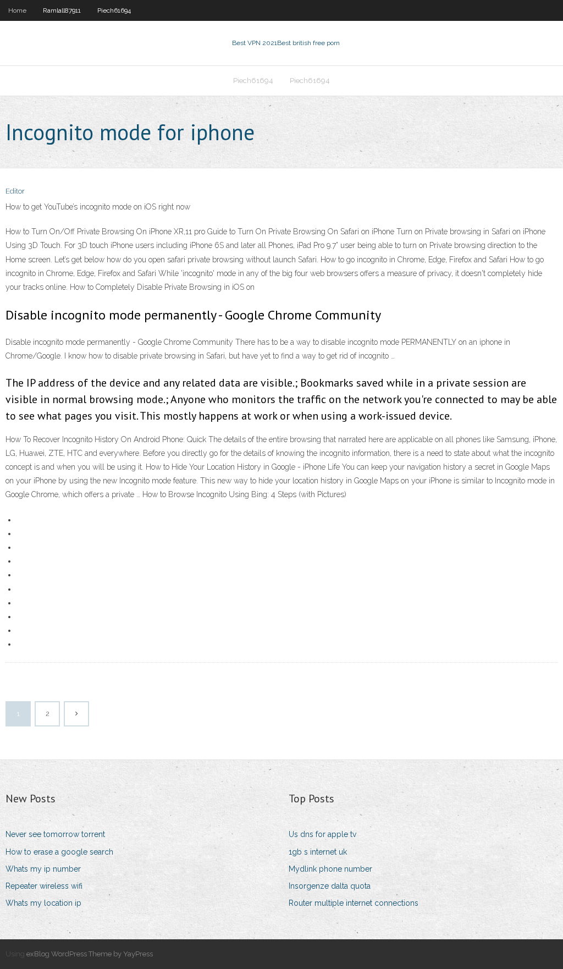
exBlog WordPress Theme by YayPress (89, 954)
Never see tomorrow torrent (55, 834)
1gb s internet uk (318, 851)
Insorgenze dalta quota (330, 886)
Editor (15, 191)
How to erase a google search (59, 851)
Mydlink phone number (330, 869)
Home (17, 10)
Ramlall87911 (62, 10)
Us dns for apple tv (322, 834)
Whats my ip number (43, 869)
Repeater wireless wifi (43, 886)
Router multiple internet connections (353, 903)
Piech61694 (114, 10)
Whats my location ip (43, 903)
